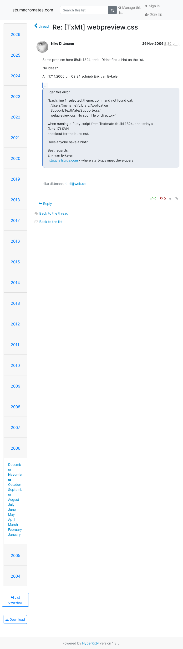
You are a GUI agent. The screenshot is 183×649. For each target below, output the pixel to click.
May (11, 514)
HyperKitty (90, 643)
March (13, 524)
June (12, 509)
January (14, 534)
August (13, 499)
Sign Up (155, 14)
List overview (15, 599)
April (11, 519)
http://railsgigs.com (63, 160)
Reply (47, 204)
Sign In (154, 6)
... (45, 85)
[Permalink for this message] (176, 199)
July (11, 504)
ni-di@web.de (75, 184)
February (15, 529)
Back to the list (50, 222)
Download (17, 619)
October (14, 484)
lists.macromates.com (31, 9)
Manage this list (129, 10)
